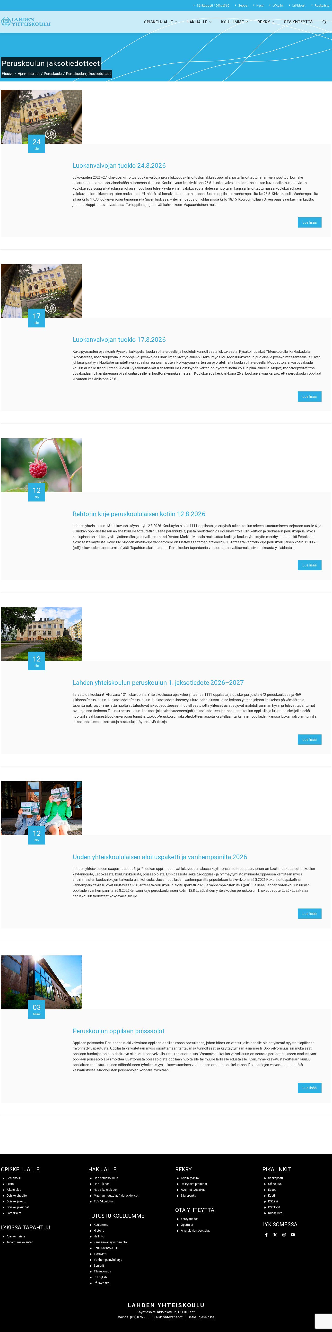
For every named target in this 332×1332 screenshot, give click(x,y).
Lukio (10, 1184)
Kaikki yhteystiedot (168, 1317)
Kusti (271, 1195)
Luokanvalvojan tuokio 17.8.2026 (119, 339)
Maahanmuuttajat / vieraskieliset (116, 1195)
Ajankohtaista (15, 1236)
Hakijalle (197, 22)
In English (100, 1277)
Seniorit (98, 1265)
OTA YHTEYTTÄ (194, 1210)
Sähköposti (275, 1178)
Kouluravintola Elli (105, 1248)
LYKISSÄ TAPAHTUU (25, 1228)
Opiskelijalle (158, 22)
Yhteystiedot (189, 1219)
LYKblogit (273, 1207)
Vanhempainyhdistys (107, 1259)
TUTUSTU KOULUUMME (116, 1216)
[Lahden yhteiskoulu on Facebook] (266, 1235)
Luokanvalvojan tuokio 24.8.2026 (119, 165)
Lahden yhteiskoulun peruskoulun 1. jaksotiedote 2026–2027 (158, 682)
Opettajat (186, 1224)
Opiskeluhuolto (16, 1195)
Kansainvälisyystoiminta (110, 1242)
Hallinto (98, 1236)
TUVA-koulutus (103, 1201)
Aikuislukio (13, 1189)
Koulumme (232, 22)
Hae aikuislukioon (105, 1189)
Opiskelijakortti (16, 1201)
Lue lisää (310, 222)
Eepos (271, 1189)
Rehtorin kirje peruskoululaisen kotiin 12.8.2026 (139, 514)
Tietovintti (100, 1254)
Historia (98, 1230)
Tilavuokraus (102, 1271)
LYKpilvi (272, 1201)
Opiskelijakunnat (17, 1207)
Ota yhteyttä (298, 21)
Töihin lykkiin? (189, 1178)
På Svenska (101, 1283)
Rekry (264, 22)
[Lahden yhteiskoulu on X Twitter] (275, 1235)
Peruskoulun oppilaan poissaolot (119, 1031)
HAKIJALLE (102, 1169)
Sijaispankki (188, 1195)
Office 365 (274, 1184)
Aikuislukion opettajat (195, 1230)
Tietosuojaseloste (200, 1317)
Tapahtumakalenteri (19, 1242)
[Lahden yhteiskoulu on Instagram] (284, 1235)
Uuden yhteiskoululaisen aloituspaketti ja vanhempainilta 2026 (160, 857)
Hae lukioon (101, 1184)
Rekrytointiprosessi (193, 1184)
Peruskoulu (14, 1178)
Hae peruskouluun (105, 1178)
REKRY (183, 1169)
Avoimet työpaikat (192, 1189)
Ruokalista (274, 1213)
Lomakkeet (13, 1213)
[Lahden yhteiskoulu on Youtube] (293, 1235)
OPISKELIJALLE (20, 1169)
